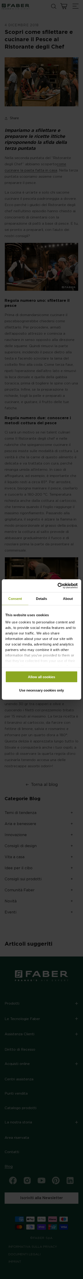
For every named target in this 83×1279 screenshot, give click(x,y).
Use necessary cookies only (41, 690)
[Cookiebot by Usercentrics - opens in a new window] (58, 586)
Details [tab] (41, 598)
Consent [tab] (15, 598)
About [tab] (68, 598)
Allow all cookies (41, 677)
